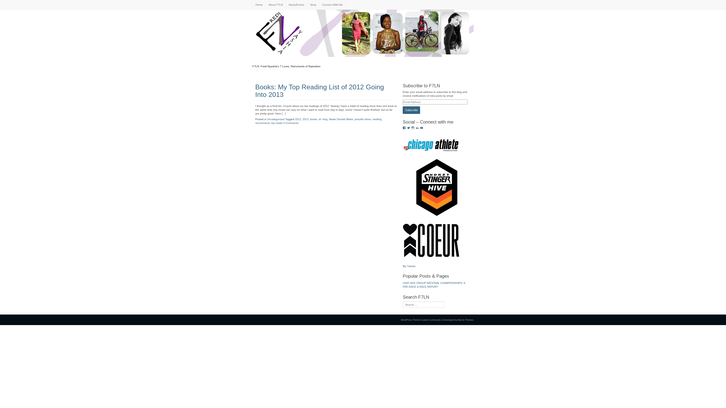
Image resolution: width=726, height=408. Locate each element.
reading (377, 119)
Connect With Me (332, 4)
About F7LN (275, 4)
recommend (262, 122)
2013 (305, 119)
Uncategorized (276, 119)
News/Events (296, 4)
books (313, 119)
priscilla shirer (363, 119)
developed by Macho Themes (458, 320)
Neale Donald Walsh (341, 119)
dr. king (323, 119)
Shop (313, 4)
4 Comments (291, 122)
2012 (298, 119)
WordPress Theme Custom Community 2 (422, 320)
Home (259, 4)
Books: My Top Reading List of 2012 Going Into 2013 (319, 90)
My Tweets (409, 266)
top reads (276, 122)
